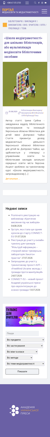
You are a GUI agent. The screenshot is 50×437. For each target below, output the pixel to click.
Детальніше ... (13, 178)
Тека (23, 28)
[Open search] (35, 3)
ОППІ (42, 25)
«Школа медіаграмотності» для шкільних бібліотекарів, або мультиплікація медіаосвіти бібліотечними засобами (23, 47)
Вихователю (14, 25)
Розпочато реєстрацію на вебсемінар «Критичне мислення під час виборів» (25, 219)
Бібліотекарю (15, 21)
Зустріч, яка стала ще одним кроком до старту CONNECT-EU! (27, 233)
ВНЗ (25, 25)
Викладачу (30, 21)
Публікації (13, 28)
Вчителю (33, 25)
